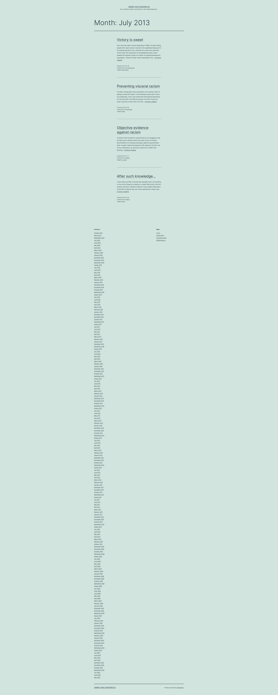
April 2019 (97, 275)
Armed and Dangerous (139, 7)
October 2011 (98, 492)
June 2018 (97, 299)
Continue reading (151, 102)
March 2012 (97, 480)
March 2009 (98, 569)
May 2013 (97, 445)
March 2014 (97, 420)
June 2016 (97, 354)
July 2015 (97, 381)
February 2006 (98, 603)
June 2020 (97, 243)
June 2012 (97, 472)
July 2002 (97, 672)
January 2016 (98, 366)
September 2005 (99, 613)
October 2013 (98, 433)
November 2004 (99, 628)
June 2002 (97, 675)
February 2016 (98, 364)
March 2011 (97, 509)
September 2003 (99, 648)
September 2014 (99, 406)
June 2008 (97, 591)
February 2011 (98, 512)
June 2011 (97, 502)
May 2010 (97, 534)
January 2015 (98, 396)
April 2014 (97, 418)
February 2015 (98, 393)
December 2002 (99, 662)
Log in (158, 233)
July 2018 (97, 297)
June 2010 (97, 532)
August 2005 (98, 616)
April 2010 (97, 537)
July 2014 (97, 411)
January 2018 (98, 312)
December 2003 (99, 640)
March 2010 (97, 539)
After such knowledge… (136, 176)
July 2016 (97, 351)
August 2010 (98, 527)
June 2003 (97, 655)
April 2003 (97, 660)
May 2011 (97, 504)
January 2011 (98, 514)
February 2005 (98, 620)
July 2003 (97, 653)
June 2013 (97, 443)
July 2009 (97, 559)
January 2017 (98, 341)
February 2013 (98, 453)
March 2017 (97, 336)
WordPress (180, 687)
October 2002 (98, 667)
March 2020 (98, 250)
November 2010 (99, 519)
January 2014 (98, 425)
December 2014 (99, 398)
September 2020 (99, 238)
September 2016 (99, 346)
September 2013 (99, 435)
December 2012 (99, 457)
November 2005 (99, 611)
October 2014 (98, 403)
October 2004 (98, 630)
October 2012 (98, 462)
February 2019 (98, 280)
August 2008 (98, 586)
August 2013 (98, 438)
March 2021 (97, 235)
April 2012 (97, 477)
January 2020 (98, 255)
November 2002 (99, 665)
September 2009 (99, 554)
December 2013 (99, 428)
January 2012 (98, 485)
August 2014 (98, 408)
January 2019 (98, 282)
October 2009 (98, 551)
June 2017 (97, 329)
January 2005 (98, 623)
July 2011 (97, 499)
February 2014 (98, 423)
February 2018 (98, 309)
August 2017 (98, 324)
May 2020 (97, 245)
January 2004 (98, 638)
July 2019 (97, 267)
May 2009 (97, 564)
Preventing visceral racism (138, 86)
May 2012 (97, 475)
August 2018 (98, 294)
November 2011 (99, 490)
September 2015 (99, 376)
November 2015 (99, 371)
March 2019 (97, 277)
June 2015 (97, 383)
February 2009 (98, 571)
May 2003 (97, 658)
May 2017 (97, 332)
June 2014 (97, 413)
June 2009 (97, 561)
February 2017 (98, 339)
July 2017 (97, 327)
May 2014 (97, 415)
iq (121, 160)
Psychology (129, 109)
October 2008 (98, 581)
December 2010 (99, 517)
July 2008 (97, 588)
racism (123, 111)
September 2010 (99, 524)
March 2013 (97, 450)
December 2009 (99, 546)
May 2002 (97, 677)
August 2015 (98, 378)
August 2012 (98, 467)
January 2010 (98, 544)
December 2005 (99, 608)
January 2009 (98, 574)
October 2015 (98, 373)
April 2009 (97, 566)
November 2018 (99, 287)
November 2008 (99, 578)
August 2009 (98, 556)
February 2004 (98, 635)
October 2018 (98, 290)
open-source (124, 70)
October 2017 (98, 319)
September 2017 (99, 322)
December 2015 (99, 369)
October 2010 (98, 522)
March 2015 (97, 391)
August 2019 (98, 265)
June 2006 (97, 593)
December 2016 (99, 344)
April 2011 (97, 507)
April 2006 (97, 598)
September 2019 (99, 262)
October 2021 (98, 233)
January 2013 (98, 455)
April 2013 (97, 448)
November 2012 (99, 460)
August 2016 (98, 349)
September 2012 (99, 465)
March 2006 (98, 601)
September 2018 (99, 292)
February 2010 (98, 541)
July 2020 (97, 240)
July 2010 (97, 529)
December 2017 (99, 314)
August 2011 (97, 497)
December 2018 (99, 285)
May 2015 (97, 386)
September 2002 (99, 670)
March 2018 (97, 307)
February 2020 (98, 252)
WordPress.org (160, 240)
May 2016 (97, 356)
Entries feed (160, 235)
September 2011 (99, 494)
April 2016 (97, 359)
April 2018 (97, 304)
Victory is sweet (130, 40)
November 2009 (99, 549)
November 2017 (99, 317)
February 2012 (98, 482)
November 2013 (99, 430)
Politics (128, 158)
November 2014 (99, 401)
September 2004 (99, 633)
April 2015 (97, 388)
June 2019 (97, 270)
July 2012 (97, 470)
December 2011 (99, 487)
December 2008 (99, 576)
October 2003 (98, 645)
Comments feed (161, 238)
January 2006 (98, 606)
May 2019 (97, 272)
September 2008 (99, 583)
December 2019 (99, 257)
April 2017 (97, 334)
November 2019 (99, 260)
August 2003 (98, 650)
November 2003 (99, 643)
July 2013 (97, 440)
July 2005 (97, 618)
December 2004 (99, 625)
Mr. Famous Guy (130, 68)
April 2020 (97, 248)
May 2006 (97, 596)
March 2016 (97, 361)
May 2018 (97, 302)
